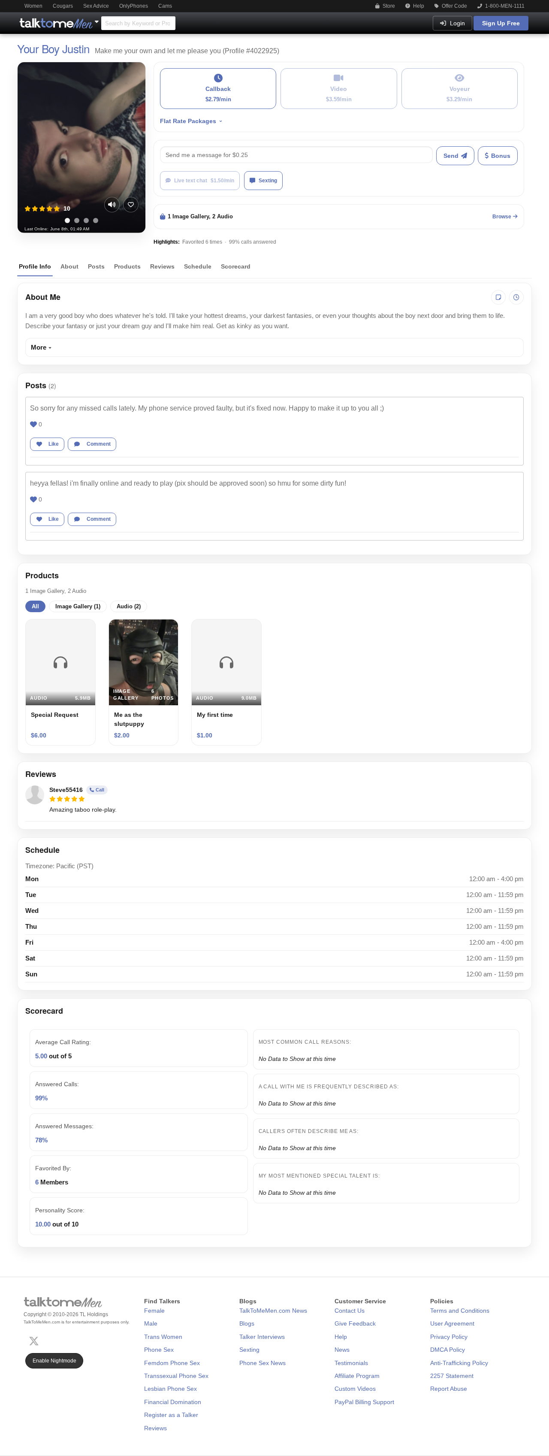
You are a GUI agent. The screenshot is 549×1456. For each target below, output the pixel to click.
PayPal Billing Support (364, 1402)
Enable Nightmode (54, 1361)
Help (418, 6)
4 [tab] (95, 220)
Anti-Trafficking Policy (459, 1362)
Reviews (162, 266)
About (69, 266)
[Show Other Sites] (98, 19)
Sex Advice (96, 6)
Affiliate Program (357, 1375)
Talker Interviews (262, 1336)
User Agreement (452, 1323)
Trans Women (163, 1336)
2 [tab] (76, 220)
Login (456, 23)
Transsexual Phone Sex (176, 1375)
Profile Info (35, 266)
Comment (99, 444)
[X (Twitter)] (36, 1340)
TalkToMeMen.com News (273, 1310)
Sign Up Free (501, 23)
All (35, 606)
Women (33, 6)
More (38, 347)
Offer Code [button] (453, 6)
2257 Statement (452, 1375)
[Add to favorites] (131, 204)
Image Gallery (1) (77, 606)
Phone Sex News (262, 1362)
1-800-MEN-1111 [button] (504, 6)
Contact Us (350, 1310)
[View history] (516, 297)
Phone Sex (159, 1349)
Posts (96, 266)
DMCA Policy (447, 1349)
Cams (165, 6)
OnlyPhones (133, 6)
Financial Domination (172, 1402)
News (342, 1349)
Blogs (246, 1323)
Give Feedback (355, 1323)
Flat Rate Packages (188, 121)
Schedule (197, 266)
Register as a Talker (171, 1414)
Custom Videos (355, 1388)
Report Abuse (448, 1388)
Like (53, 444)
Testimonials (351, 1362)
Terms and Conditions (459, 1310)
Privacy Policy (449, 1336)
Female (154, 1310)
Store (388, 6)
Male (150, 1323)
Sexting (268, 181)
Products (127, 266)
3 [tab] (86, 220)
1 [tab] (67, 220)
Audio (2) (129, 606)
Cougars (63, 6)
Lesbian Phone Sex (170, 1388)
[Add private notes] (498, 297)
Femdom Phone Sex (172, 1362)
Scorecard (235, 266)
